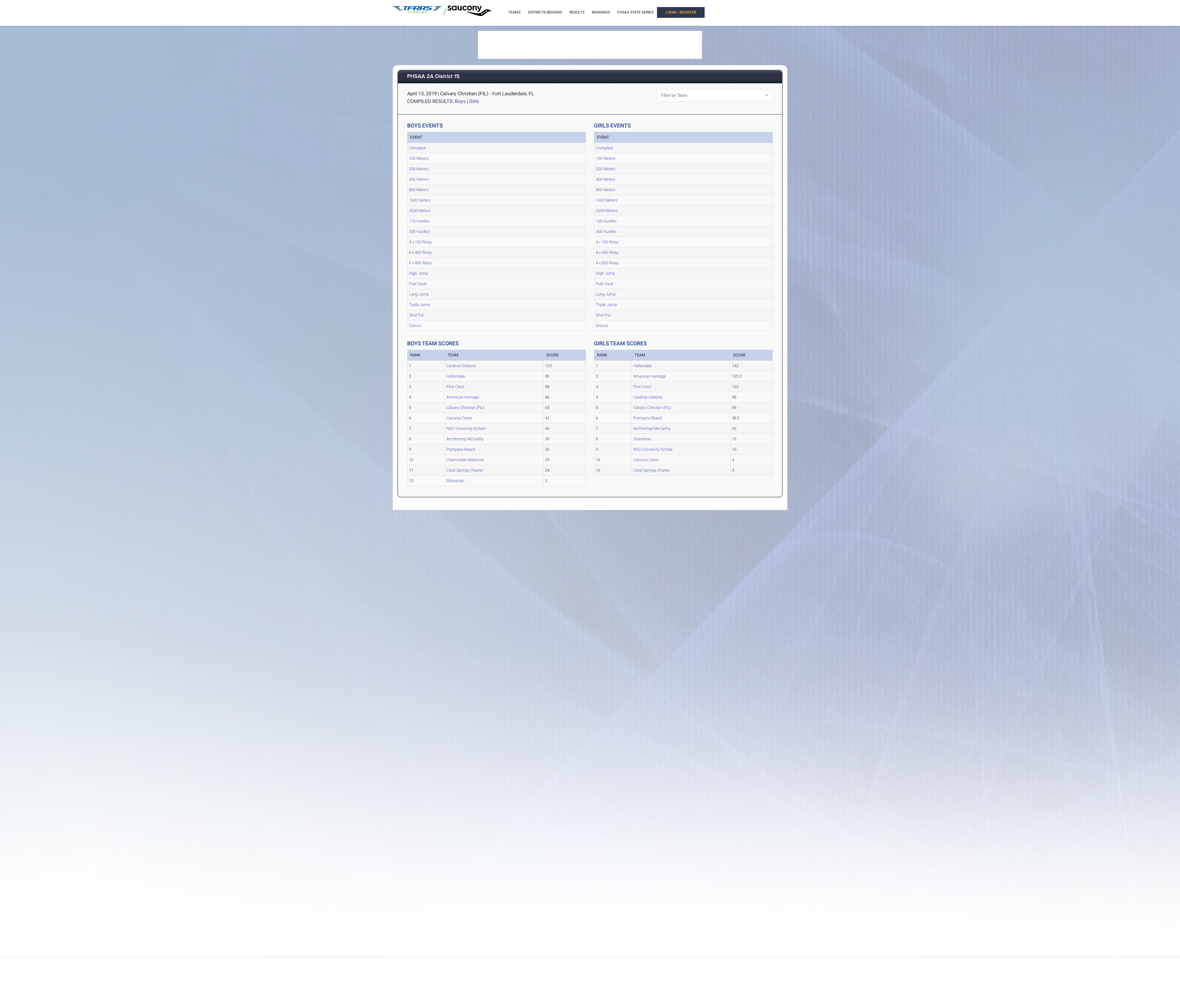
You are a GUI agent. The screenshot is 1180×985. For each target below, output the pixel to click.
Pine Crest (455, 386)
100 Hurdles (606, 221)
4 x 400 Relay (420, 252)
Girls (474, 101)
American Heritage (462, 397)
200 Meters (419, 169)
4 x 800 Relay (420, 263)
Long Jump (419, 294)
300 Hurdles (419, 231)
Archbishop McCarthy (465, 439)
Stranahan (455, 480)
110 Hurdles (419, 221)
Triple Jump (419, 304)
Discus (415, 325)
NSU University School (466, 428)
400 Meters (419, 179)
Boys (460, 101)
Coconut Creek (459, 418)
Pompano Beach (460, 449)
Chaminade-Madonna (465, 459)
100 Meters (419, 158)
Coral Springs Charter (464, 470)
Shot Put (416, 315)
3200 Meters (420, 210)
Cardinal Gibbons (461, 365)
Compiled (417, 148)
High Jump (418, 273)
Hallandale (455, 376)
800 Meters (419, 189)
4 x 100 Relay (420, 242)
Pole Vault (418, 283)
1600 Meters (420, 200)
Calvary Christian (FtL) (465, 407)
